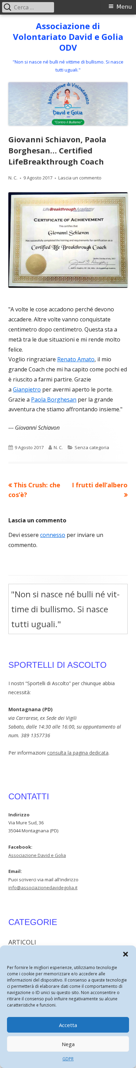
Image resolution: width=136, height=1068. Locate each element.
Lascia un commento (79, 178)
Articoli (22, 942)
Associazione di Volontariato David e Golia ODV (68, 37)
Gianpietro (27, 389)
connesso (52, 535)
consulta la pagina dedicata (77, 752)
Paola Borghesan (53, 399)
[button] (125, 954)
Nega (68, 1044)
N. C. (12, 178)
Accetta (68, 1024)
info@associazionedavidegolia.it (42, 887)
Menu (124, 6)
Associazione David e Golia (37, 855)
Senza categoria (92, 447)
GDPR (68, 1059)
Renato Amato (76, 359)
